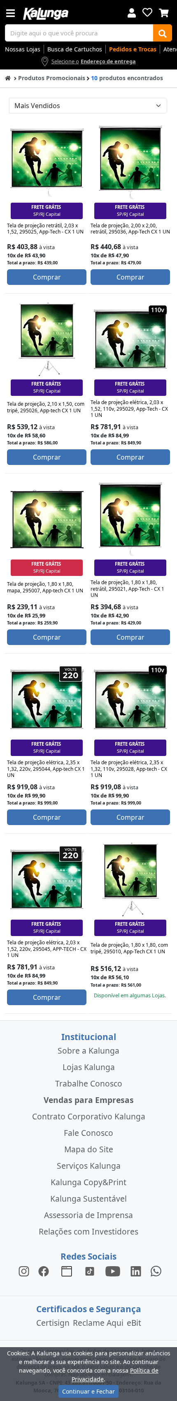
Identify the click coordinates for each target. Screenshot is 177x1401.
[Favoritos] (147, 12)
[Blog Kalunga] (66, 1271)
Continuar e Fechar (88, 1391)
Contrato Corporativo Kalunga (88, 1116)
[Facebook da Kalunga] (45, 1271)
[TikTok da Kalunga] (89, 1271)
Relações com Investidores (88, 1231)
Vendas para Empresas (89, 1099)
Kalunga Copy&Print (88, 1182)
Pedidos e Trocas (132, 49)
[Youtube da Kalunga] (112, 1271)
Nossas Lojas (22, 49)
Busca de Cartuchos (74, 49)
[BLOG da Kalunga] (135, 1271)
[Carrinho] (164, 12)
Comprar (47, 277)
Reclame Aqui (98, 1322)
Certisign (53, 1322)
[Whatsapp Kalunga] (156, 1271)
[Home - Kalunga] (8, 77)
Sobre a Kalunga (88, 1050)
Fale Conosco (88, 1132)
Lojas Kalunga (89, 1067)
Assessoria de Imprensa (88, 1215)
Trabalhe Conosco (88, 1083)
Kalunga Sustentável (88, 1198)
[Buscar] (162, 33)
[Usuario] (131, 12)
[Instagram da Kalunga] (23, 1271)
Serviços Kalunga (89, 1165)
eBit (134, 1322)
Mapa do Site (88, 1149)
